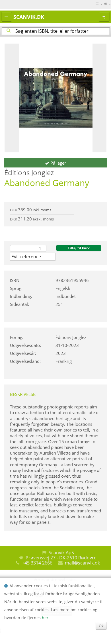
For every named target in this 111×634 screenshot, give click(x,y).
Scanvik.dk (28, 16)
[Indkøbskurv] (104, 17)
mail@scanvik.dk (82, 563)
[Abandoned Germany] (55, 98)
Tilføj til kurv (79, 248)
